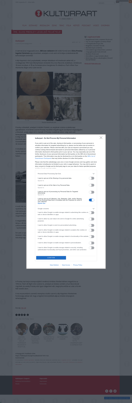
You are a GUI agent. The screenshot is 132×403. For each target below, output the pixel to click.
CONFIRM (51, 257)
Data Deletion (54, 265)
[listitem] (66, 174)
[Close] (102, 138)
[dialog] (66, 201)
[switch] (91, 178)
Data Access (66, 265)
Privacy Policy (77, 265)
